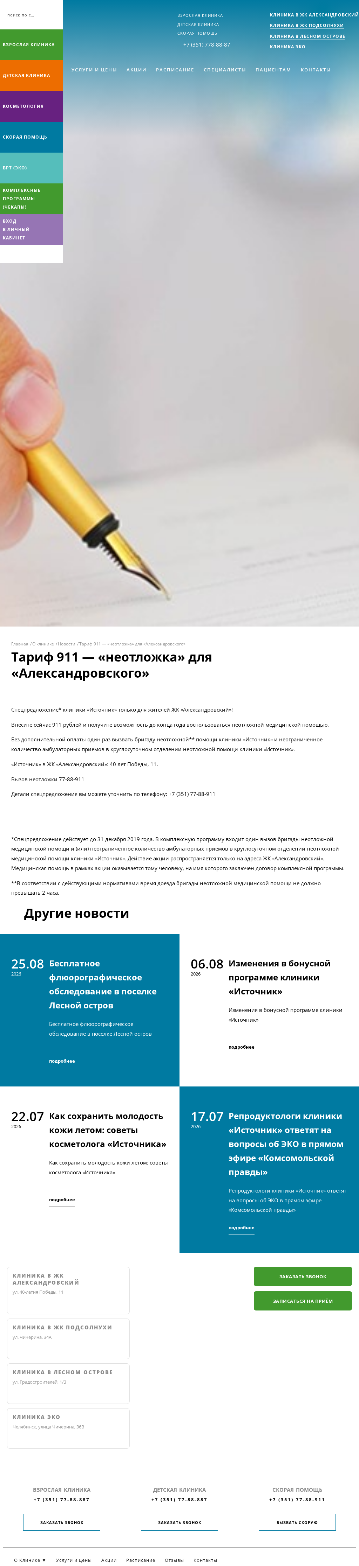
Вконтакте (7, 254)
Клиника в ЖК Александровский (46, 1279)
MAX (20, 254)
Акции (137, 70)
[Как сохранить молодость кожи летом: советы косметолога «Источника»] (90, 1169)
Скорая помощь (197, 33)
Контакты (316, 70)
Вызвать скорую (297, 1522)
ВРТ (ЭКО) (15, 168)
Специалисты (225, 70)
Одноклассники (34, 254)
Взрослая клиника (200, 15)
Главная (19, 644)
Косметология (23, 106)
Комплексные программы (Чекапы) (22, 198)
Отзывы (174, 1560)
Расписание (175, 70)
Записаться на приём (303, 1301)
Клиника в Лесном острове (63, 1372)
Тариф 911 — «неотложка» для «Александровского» (132, 644)
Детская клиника (198, 24)
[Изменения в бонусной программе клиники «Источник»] (269, 1010)
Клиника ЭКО (37, 1417)
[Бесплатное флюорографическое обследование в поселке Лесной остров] (90, 1010)
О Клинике (27, 1560)
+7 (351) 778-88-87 (206, 44)
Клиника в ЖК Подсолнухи (63, 1327)
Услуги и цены (94, 70)
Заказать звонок (303, 1276)
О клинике (43, 644)
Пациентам (273, 70)
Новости (66, 644)
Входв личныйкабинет (16, 229)
